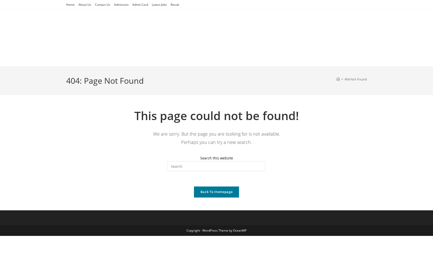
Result (175, 5)
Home (70, 5)
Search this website (216, 158)
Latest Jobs (159, 5)
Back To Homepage (216, 192)
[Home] (338, 79)
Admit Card (140, 5)
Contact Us (102, 5)
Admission (121, 5)
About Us (84, 5)
